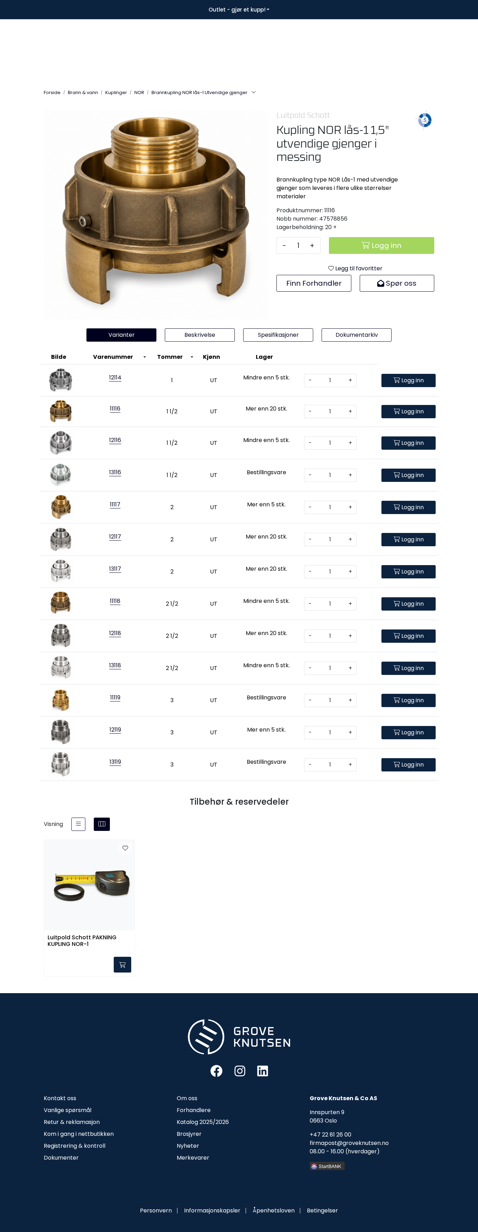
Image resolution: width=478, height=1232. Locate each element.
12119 (115, 730)
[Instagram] (239, 1071)
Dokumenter (61, 1158)
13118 (115, 665)
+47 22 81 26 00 (330, 1135)
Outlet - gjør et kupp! (237, 9)
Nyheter (188, 1146)
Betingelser (322, 1210)
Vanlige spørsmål (67, 1110)
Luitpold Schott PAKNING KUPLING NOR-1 (82, 941)
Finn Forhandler (314, 283)
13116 (115, 472)
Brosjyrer (189, 1134)
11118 (115, 601)
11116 (115, 409)
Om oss (187, 1098)
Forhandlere (194, 1110)
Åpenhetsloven (274, 1210)
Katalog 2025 (195, 1122)
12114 (115, 377)
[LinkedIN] (262, 1071)
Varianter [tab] (121, 335)
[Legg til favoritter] (125, 848)
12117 (115, 537)
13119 (115, 762)
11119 (115, 697)
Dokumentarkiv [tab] (357, 335)
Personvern (156, 1210)
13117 (115, 569)
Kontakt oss (60, 1098)
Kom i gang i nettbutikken (79, 1134)
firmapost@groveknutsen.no (349, 1143)
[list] (78, 824)
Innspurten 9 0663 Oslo (327, 1116)
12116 (115, 440)
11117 (115, 504)
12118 (115, 633)
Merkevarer (193, 1158)
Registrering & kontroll (74, 1146)
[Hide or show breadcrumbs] (253, 92)
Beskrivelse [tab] (199, 335)
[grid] (102, 824)
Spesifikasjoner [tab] (278, 335)
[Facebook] (216, 1071)
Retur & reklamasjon (72, 1122)
